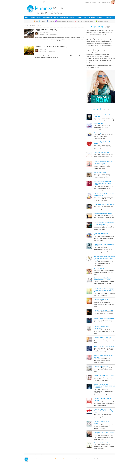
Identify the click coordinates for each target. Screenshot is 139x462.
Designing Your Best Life (101, 152)
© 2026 (31, 458)
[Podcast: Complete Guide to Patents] (89, 401)
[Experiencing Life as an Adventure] (89, 207)
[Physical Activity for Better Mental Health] (89, 434)
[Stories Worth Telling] (89, 175)
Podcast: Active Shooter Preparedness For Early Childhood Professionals (104, 386)
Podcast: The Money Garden (102, 443)
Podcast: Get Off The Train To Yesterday (51, 47)
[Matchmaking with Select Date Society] (89, 144)
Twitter (43, 21)
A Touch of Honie (99, 123)
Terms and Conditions (86, 458)
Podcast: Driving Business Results (104, 318)
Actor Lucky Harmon (100, 133)
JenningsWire (36, 458)
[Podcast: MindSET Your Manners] (89, 349)
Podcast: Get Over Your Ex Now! (104, 375)
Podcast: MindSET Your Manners (104, 346)
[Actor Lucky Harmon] (89, 135)
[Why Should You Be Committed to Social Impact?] (89, 196)
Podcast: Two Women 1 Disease (103, 310)
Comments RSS (68, 458)
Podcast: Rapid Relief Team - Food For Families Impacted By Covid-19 (103, 411)
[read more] (111, 120)
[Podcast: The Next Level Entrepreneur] (89, 329)
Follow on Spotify (103, 21)
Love (111, 17)
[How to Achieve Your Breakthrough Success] (89, 246)
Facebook (51, 21)
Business (33, 17)
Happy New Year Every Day (46, 30)
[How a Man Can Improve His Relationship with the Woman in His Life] (89, 184)
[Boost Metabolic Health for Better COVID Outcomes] (89, 225)
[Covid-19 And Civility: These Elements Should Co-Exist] (89, 280)
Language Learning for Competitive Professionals (102, 234)
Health (39, 17)
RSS (37, 21)
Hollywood (55, 17)
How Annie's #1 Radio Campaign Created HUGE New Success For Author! (104, 290)
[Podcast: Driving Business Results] (89, 321)
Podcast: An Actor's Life (101, 299)
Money (93, 17)
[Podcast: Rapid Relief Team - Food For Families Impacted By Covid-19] (89, 412)
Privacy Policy (77, 458)
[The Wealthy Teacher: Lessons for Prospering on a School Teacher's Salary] (89, 259)
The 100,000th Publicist (101, 269)
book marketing (96, 34)
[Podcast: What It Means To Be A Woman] (89, 358)
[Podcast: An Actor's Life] (89, 301)
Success (100, 17)
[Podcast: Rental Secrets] (89, 368)
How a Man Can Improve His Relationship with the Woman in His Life (103, 183)
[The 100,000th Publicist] (89, 271)
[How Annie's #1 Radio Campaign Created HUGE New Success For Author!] (89, 291)
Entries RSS (59, 458)
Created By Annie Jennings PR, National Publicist (98, 2)
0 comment (53, 34)
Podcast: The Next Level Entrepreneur (101, 327)
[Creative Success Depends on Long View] (89, 117)
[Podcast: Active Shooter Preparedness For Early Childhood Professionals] (89, 387)
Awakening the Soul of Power (103, 213)
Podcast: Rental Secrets (101, 366)
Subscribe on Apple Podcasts (65, 21)
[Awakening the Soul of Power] (89, 216)
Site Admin (51, 458)
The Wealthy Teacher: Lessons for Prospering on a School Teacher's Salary (104, 258)
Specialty (87, 17)
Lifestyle (72, 17)
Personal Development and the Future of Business (103, 162)
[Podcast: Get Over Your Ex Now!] (89, 378)
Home (26, 17)
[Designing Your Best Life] (89, 155)
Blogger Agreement (97, 458)
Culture (79, 17)
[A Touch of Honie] (89, 126)
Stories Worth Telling (100, 172)
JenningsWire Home (43, 454)
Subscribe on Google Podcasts (85, 21)
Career (106, 17)
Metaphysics (64, 17)
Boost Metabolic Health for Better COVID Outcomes (104, 223)
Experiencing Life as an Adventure (104, 204)
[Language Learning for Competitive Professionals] (89, 236)
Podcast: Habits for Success (102, 337)
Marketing (46, 17)
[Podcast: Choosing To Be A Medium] (89, 424)
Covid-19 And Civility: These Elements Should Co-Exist (102, 278)
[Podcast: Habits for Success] (89, 340)
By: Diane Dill (43, 49)
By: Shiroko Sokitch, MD (46, 32)
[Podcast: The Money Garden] (89, 445)
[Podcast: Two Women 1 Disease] (89, 312)
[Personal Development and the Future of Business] (89, 164)
